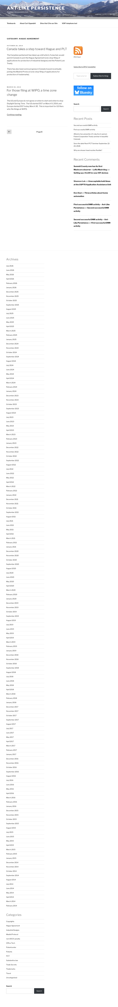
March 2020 (11, 590)
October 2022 (11, 456)
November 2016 (12, 763)
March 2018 (10, 694)
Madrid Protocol (12, 934)
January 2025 (11, 339)
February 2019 (11, 646)
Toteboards (11, 23)
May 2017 (10, 737)
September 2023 (12, 409)
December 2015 (12, 810)
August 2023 (11, 413)
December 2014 (12, 862)
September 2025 (12, 305)
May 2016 (10, 789)
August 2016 (11, 776)
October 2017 (11, 715)
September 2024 (12, 357)
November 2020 (12, 555)
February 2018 (11, 698)
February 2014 (11, 906)
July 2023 (9, 417)
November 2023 (12, 400)
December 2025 (12, 292)
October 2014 (11, 871)
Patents (9, 952)
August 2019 (11, 620)
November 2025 (12, 296)
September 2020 (12, 564)
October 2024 (11, 352)
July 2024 (9, 365)
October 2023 (11, 404)
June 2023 (10, 421)
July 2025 (9, 313)
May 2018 (10, 685)
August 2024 (11, 361)
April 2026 (10, 279)
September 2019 (12, 616)
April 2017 (10, 741)
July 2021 (9, 521)
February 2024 (11, 387)
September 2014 (12, 875)
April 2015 (10, 845)
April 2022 (10, 482)
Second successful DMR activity (85, 125)
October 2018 (11, 664)
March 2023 (10, 434)
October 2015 (11, 819)
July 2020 (9, 573)
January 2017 (11, 754)
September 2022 (12, 460)
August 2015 (11, 828)
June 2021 (10, 525)
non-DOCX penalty (13, 939)
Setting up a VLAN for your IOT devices (91, 173)
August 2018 (11, 672)
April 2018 (10, 689)
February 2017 (11, 750)
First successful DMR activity (84, 130)
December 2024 (12, 344)
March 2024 (10, 383)
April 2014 (10, 897)
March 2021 (10, 538)
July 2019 (9, 625)
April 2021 (10, 534)
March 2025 (10, 331)
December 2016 (12, 759)
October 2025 (11, 300)
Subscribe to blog (100, 76)
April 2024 (10, 378)
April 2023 (10, 430)
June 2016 (10, 785)
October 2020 (11, 560)
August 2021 (11, 517)
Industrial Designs (12, 930)
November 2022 (12, 452)
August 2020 (11, 568)
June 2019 (10, 629)
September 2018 (12, 668)
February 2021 (11, 543)
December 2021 (12, 499)
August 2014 (11, 880)
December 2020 (12, 551)
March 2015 (10, 849)
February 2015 (11, 854)
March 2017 (10, 746)
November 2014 (12, 867)
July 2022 (9, 469)
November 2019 (12, 607)
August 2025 (11, 309)
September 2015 (12, 823)
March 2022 (10, 486)
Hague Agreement (13, 926)
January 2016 (11, 806)
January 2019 (11, 651)
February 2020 (11, 594)
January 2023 (11, 443)
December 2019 (12, 603)
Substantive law (12, 960)
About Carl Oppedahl (28, 23)
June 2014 (10, 888)
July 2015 (9, 832)
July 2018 (9, 676)
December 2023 (12, 396)
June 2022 (10, 473)
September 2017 (12, 720)
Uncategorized (11, 978)
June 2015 (10, 837)
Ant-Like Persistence (36, 8)
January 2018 (11, 702)
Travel (8, 973)
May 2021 (10, 530)
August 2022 (11, 465)
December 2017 (12, 707)
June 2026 (10, 270)
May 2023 (10, 426)
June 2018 (10, 681)
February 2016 (11, 802)
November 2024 (12, 348)
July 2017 (9, 728)
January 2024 (11, 391)
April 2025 (10, 326)
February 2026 (11, 283)
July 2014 (9, 884)
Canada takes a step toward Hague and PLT (37, 49)
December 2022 (12, 447)
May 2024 (10, 374)
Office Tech (10, 943)
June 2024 (10, 370)
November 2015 (12, 815)
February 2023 (11, 439)
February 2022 (11, 491)
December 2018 (12, 655)
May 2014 (10, 893)
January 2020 (11, 599)
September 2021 (12, 512)
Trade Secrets (11, 965)
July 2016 (9, 780)
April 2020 (10, 586)
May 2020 (10, 581)
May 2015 (10, 841)
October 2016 (11, 767)
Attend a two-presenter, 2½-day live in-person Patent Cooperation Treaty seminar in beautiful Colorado (91, 136)
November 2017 (12, 711)
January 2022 (11, 495)
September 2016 (12, 772)
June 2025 (10, 318)
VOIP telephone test (69, 23)
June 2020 (10, 577)
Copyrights (10, 921)
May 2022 (10, 478)
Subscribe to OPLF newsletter (85, 67)
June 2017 (10, 733)
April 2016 (10, 793)
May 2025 (10, 322)
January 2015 (11, 858)
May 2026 (10, 275)
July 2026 (9, 266)
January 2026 (11, 287)
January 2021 (11, 547)
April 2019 (10, 638)
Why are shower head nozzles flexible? (88, 150)
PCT (8, 956)
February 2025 (11, 335)
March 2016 (10, 798)
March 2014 (10, 901)
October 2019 (11, 612)
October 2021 (11, 508)
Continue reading (14, 115)
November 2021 (12, 504)
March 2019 (10, 642)
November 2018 (12, 659)
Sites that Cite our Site (49, 23)
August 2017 (11, 724)
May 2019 (10, 633)
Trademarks (10, 969)
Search (76, 104)
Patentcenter (11, 947)
